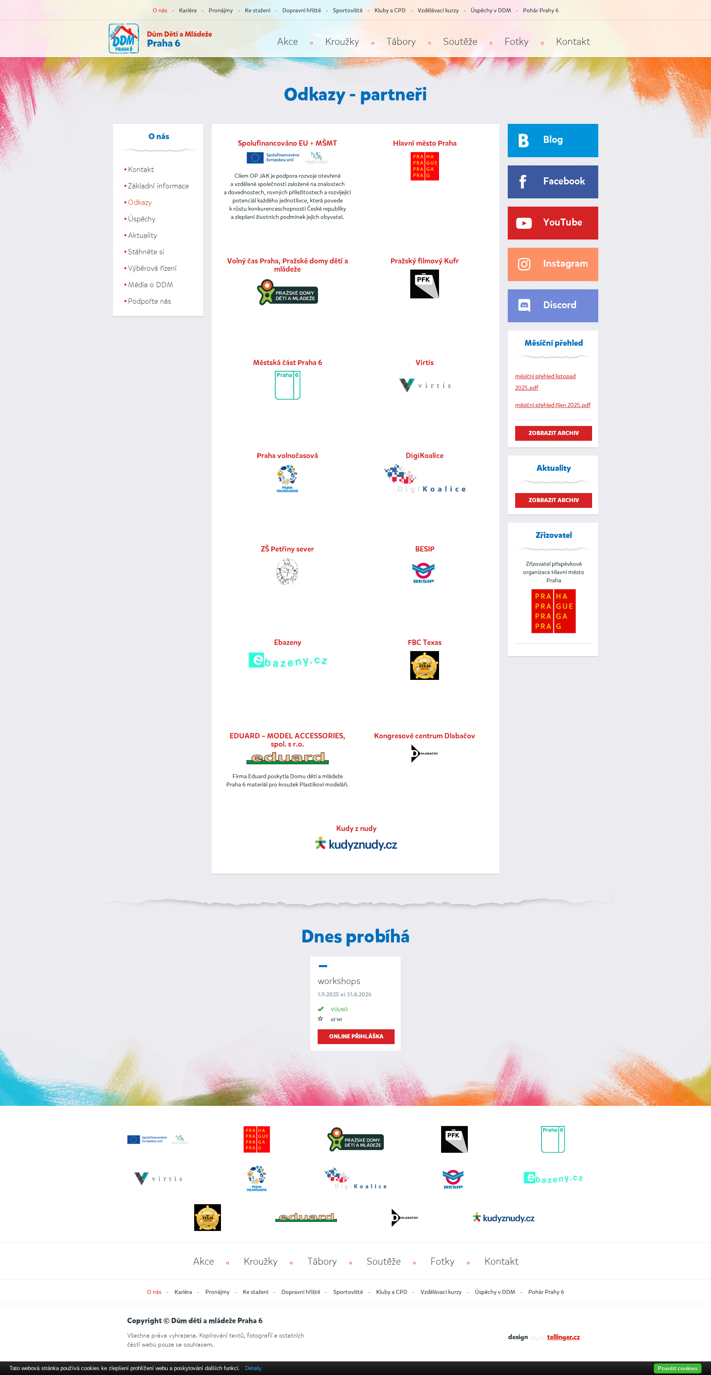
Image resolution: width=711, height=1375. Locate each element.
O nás (160, 10)
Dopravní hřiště (301, 10)
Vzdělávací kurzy (438, 10)
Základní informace (158, 186)
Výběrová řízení (152, 268)
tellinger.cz (563, 1337)
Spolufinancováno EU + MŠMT (287, 143)
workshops (339, 981)
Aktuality (142, 235)
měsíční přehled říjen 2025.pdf (552, 405)
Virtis (425, 363)
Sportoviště (347, 10)
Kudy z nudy (356, 829)
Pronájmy (221, 10)
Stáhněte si (146, 252)
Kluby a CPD (390, 10)
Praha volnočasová (287, 456)
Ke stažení (257, 10)
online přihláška (356, 1037)
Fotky (516, 41)
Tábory (401, 41)
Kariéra (188, 10)
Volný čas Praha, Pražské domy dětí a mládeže (287, 265)
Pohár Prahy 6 (541, 10)
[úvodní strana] (160, 38)
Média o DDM (150, 285)
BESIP (424, 549)
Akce (287, 41)
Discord (559, 305)
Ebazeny (287, 643)
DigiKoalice (425, 456)
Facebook (564, 181)
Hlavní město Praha (425, 143)
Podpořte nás (149, 301)
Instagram (565, 264)
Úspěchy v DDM (491, 10)
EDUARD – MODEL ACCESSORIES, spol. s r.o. (287, 740)
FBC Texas (424, 643)
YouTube (562, 223)
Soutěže (460, 41)
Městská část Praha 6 (287, 363)
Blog (553, 140)
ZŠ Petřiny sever (287, 549)
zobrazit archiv (554, 433)
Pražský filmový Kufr (424, 261)
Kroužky (342, 41)
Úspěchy (142, 219)
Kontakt (573, 41)
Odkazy (140, 202)
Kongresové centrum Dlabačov (424, 736)
